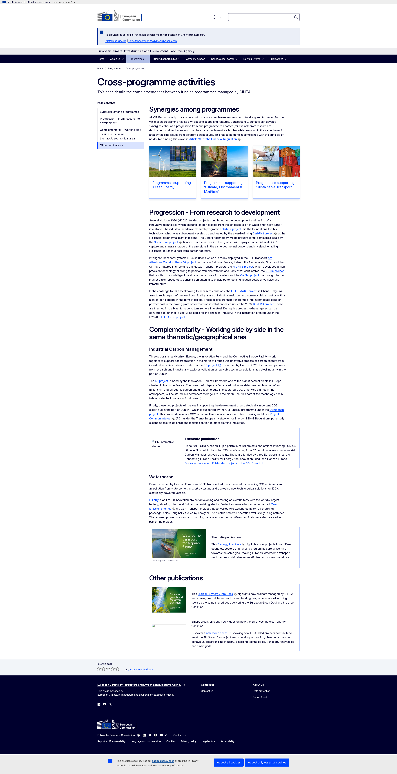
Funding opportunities (165, 58)
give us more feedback (140, 669)
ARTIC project (274, 271)
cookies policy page (163, 760)
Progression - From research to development (120, 121)
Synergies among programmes (119, 111)
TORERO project (263, 304)
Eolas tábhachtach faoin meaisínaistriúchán (152, 40)
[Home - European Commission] (122, 15)
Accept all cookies (229, 762)
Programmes (136, 58)
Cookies (171, 741)
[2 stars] (101, 669)
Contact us (207, 690)
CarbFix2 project (263, 233)
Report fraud (260, 697)
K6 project (161, 381)
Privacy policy (188, 741)
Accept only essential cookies (267, 762)
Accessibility (227, 741)
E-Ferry (154, 500)
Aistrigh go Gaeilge (115, 40)
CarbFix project (231, 229)
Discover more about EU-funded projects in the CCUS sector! (224, 463)
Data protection (261, 690)
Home (101, 58)
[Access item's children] (123, 59)
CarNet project (249, 275)
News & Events (251, 58)
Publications (276, 58)
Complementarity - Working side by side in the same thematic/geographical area (120, 134)
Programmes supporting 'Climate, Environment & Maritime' (223, 187)
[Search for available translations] (239, 139)
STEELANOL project (172, 317)
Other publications (111, 145)
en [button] (219, 17)
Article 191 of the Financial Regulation (213, 139)
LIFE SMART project (244, 291)
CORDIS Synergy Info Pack (215, 593)
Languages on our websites (145, 741)
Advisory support (195, 58)
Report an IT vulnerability (111, 741)
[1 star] (98, 669)
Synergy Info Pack (229, 544)
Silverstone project (166, 242)
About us (115, 58)
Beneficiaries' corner (222, 58)
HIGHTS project (243, 266)
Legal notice (208, 741)
